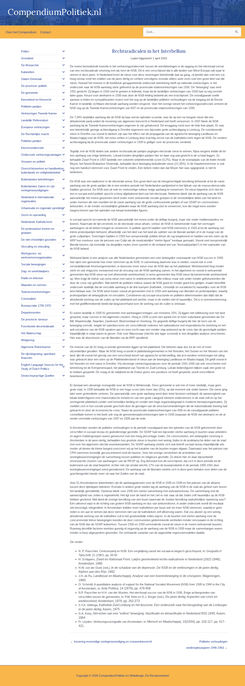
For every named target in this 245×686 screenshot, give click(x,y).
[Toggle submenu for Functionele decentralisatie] (64, 326)
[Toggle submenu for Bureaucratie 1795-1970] (64, 305)
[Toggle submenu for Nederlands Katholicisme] (64, 222)
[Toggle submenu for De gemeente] (64, 93)
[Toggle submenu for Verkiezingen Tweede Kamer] (64, 113)
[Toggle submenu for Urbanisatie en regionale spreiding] (64, 208)
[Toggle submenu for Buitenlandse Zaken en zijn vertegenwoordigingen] (64, 188)
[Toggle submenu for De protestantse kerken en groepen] (64, 231)
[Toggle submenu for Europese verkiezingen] (64, 127)
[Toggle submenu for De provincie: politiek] (64, 86)
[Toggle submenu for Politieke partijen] (64, 106)
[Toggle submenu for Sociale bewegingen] (64, 264)
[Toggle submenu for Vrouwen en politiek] (64, 161)
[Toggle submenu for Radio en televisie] (64, 278)
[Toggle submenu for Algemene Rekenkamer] (64, 347)
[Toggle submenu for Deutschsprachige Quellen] (64, 375)
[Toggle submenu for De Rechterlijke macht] (64, 134)
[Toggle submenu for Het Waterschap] (64, 333)
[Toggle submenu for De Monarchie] (64, 65)
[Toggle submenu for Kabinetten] (64, 72)
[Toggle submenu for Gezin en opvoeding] (64, 215)
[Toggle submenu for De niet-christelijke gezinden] (64, 239)
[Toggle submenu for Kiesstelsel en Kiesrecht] (64, 99)
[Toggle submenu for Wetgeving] (64, 340)
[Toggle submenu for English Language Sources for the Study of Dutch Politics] (64, 367)
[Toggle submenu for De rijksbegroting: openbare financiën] (64, 356)
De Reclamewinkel (157, 675)
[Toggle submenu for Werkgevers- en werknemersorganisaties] (64, 255)
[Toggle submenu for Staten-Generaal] (64, 79)
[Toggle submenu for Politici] (64, 51)
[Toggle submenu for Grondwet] (64, 58)
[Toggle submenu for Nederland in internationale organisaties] (64, 199)
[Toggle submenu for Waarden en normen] (64, 285)
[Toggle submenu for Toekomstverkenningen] (64, 292)
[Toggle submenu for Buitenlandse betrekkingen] (64, 179)
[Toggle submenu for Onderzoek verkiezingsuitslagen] (64, 155)
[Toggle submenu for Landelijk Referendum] (64, 120)
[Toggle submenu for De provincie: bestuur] (64, 319)
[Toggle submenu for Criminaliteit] (64, 299)
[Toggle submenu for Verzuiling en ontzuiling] (64, 246)
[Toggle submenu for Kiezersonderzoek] (64, 148)
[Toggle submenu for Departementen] (64, 312)
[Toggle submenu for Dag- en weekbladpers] (64, 271)
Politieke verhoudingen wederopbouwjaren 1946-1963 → (206, 642)
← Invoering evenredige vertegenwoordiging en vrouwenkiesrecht (111, 641)
